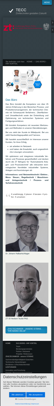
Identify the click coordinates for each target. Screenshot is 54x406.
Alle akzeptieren (36, 395)
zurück (52, 30)
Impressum (35, 404)
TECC (21, 10)
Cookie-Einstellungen (26, 399)
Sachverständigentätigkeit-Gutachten (19, 360)
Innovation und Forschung (15, 370)
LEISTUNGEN (11, 367)
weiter (52, 23)
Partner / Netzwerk (23, 351)
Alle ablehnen (17, 395)
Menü (47, 2)
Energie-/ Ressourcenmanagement (19, 373)
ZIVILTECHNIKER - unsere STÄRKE (19, 356)
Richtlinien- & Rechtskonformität (18, 365)
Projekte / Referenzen (24, 354)
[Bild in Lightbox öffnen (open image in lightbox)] (27, 82)
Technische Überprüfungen (16, 362)
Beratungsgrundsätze (24, 349)
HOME (30, 62)
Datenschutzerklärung (22, 404)
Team (18, 346)
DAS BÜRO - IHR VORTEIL (26, 343)
